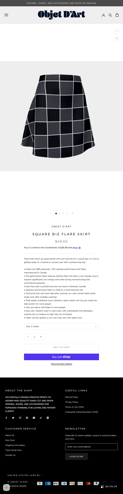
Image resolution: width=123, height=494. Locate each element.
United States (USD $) (24, 475)
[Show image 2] (59, 213)
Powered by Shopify (17, 486)
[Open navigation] (6, 15)
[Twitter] (13, 417)
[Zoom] (116, 30)
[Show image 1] (56, 213)
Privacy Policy (71, 402)
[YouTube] (34, 417)
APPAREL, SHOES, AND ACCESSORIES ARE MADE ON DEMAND (61, 3)
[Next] (72, 213)
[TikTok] (41, 417)
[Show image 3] (63, 213)
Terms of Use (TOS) (74, 407)
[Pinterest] (27, 417)
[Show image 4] (67, 213)
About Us (9, 435)
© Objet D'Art (18, 482)
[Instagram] (20, 417)
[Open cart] (117, 15)
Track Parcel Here (13, 450)
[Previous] (50, 213)
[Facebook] (6, 417)
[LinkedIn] (48, 417)
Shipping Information (15, 445)
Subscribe (77, 456)
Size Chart (10, 440)
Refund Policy (71, 397)
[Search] (110, 15)
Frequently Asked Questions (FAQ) (81, 412)
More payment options (61, 363)
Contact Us (10, 455)
